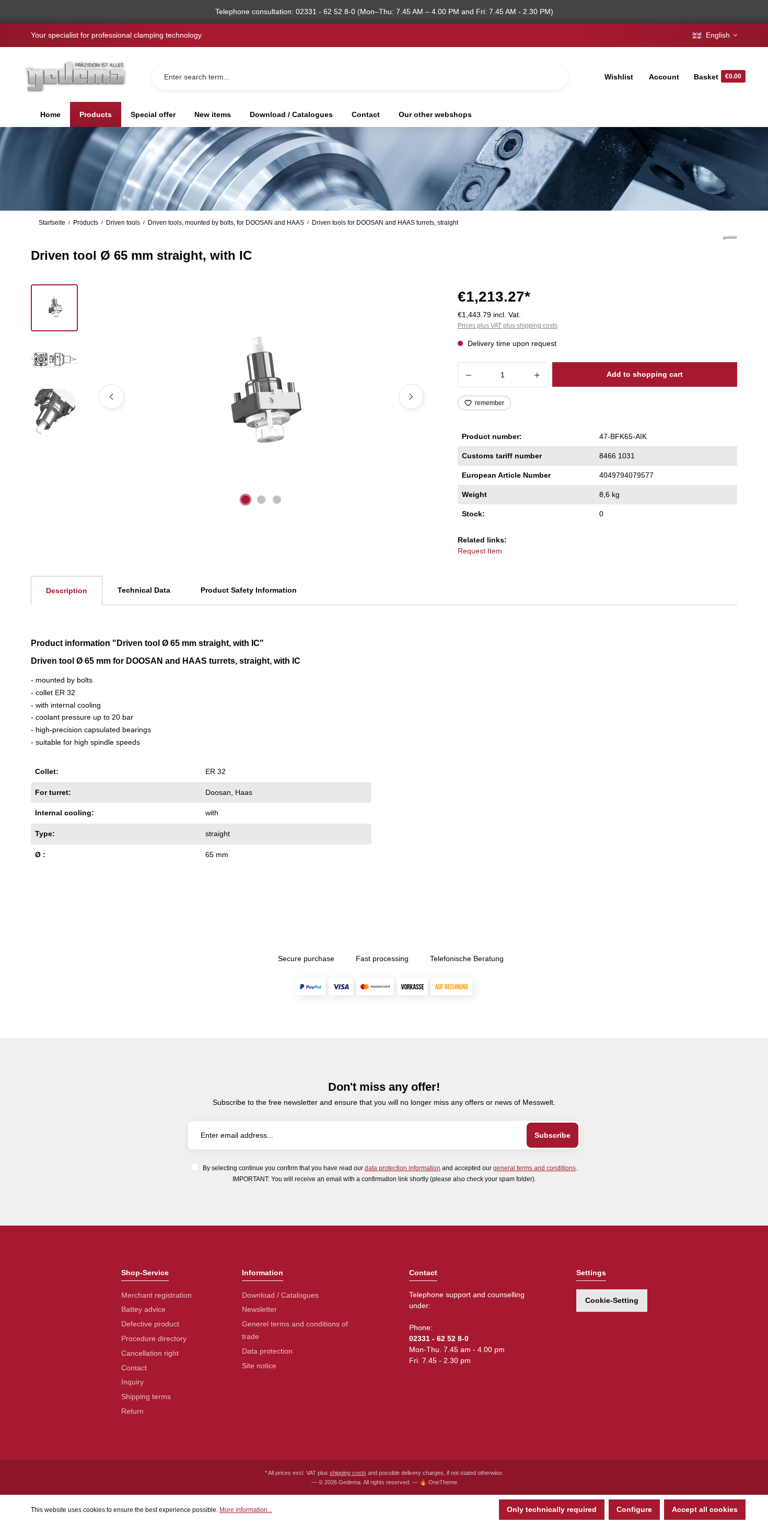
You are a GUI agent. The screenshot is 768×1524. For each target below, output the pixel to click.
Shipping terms (146, 1396)
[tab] (66, 590)
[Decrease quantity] (468, 374)
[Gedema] (730, 249)
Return (132, 1411)
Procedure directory (154, 1338)
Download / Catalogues (280, 1295)
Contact (134, 1368)
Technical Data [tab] (144, 590)
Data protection (267, 1351)
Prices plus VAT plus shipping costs (507, 325)
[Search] (551, 76)
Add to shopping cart (645, 374)
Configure (634, 1509)
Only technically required (552, 1509)
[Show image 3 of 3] (277, 499)
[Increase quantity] (537, 374)
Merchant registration (156, 1295)
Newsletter (259, 1309)
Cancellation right (150, 1353)
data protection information (402, 1167)
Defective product (150, 1324)
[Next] (411, 396)
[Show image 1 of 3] (245, 499)
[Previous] (111, 396)
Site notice (259, 1365)
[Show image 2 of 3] (261, 499)
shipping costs (348, 1473)
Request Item (480, 551)
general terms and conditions (534, 1167)
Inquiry (132, 1382)
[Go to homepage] (74, 77)
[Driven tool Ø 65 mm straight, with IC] (261, 397)
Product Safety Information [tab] (249, 590)
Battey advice (143, 1309)
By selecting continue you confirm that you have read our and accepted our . (390, 1167)
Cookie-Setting (611, 1300)
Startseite (52, 222)
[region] (231, 396)
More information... (245, 1510)
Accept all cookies (705, 1509)
